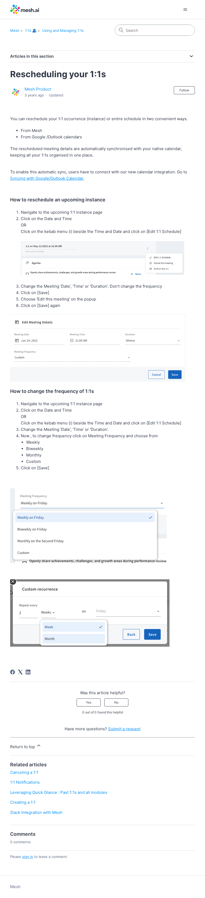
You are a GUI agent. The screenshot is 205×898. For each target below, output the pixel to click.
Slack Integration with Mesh (36, 812)
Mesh (14, 30)
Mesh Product (38, 89)
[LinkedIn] (28, 672)
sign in (27, 856)
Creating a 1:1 (23, 802)
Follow (184, 90)
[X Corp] (20, 672)
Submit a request (124, 728)
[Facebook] (12, 672)
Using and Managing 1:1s (63, 30)
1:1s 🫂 (31, 30)
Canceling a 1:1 (24, 772)
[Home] (24, 9)
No (116, 702)
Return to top (23, 746)
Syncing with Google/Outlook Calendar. (47, 178)
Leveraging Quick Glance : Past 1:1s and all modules (58, 792)
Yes (88, 702)
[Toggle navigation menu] (185, 9)
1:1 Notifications (25, 782)
